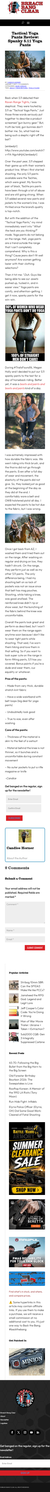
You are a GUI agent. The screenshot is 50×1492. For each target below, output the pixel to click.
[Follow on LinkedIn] (38, 1432)
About (2, 1416)
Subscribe (14, 818)
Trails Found (33, 88)
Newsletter (4, 1420)
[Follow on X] (18, 1432)
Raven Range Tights (17, 102)
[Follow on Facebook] (12, 1432)
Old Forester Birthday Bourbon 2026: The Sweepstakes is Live (22, 1079)
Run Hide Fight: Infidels (23, 1101)
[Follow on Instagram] (25, 1432)
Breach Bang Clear (8, 1413)
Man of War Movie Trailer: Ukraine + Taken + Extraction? (32, 1025)
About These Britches (19, 88)
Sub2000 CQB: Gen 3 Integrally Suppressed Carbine (33, 1038)
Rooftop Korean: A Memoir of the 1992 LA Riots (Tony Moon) (26, 1092)
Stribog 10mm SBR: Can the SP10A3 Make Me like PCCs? (32, 986)
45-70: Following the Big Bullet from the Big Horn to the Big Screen (25, 1066)
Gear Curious (20, 86)
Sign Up (25, 1472)
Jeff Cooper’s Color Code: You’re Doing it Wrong (32, 1012)
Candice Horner (14, 82)
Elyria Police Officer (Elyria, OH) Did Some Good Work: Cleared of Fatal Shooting (25, 1110)
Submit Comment (35, 947)
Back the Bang (31, 1325)
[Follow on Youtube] (31, 1432)
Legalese (3, 1423)
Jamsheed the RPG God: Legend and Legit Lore (32, 999)
